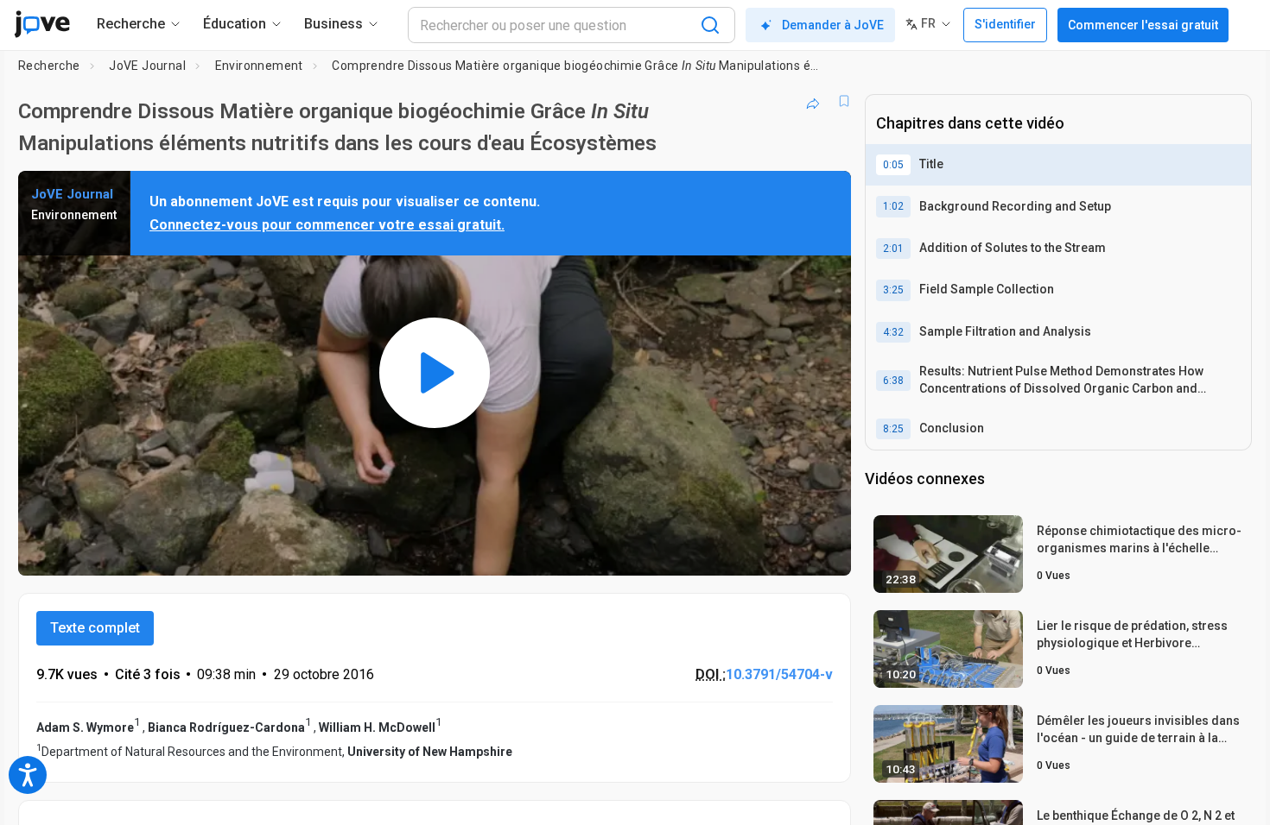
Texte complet (95, 628)
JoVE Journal (147, 65)
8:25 (893, 429)
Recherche (49, 65)
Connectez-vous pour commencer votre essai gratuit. (327, 225)
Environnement (259, 65)
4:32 (893, 332)
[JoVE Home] (42, 24)
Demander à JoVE (833, 25)
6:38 (893, 381)
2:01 (893, 248)
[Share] (813, 101)
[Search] (710, 25)
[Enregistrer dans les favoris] (844, 101)
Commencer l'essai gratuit (1143, 25)
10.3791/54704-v (779, 674)
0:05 (893, 165)
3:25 (893, 290)
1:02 (893, 206)
